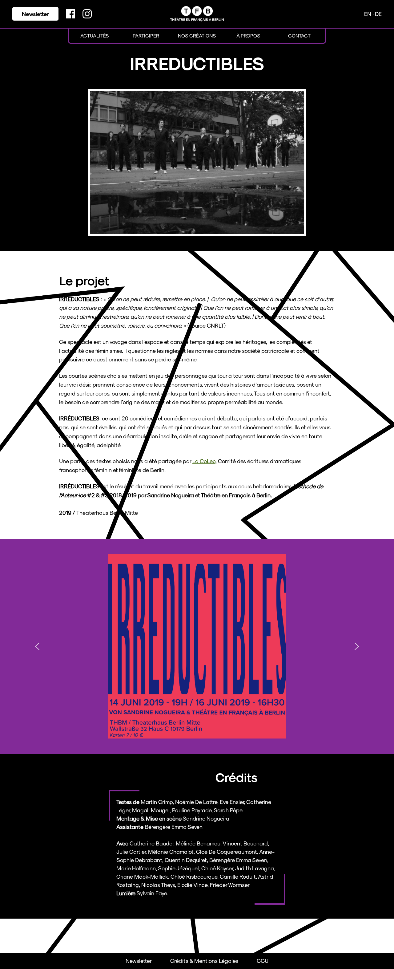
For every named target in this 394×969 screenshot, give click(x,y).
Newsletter (35, 13)
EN (368, 13)
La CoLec (203, 461)
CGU (262, 960)
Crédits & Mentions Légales (204, 960)
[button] (37, 646)
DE (378, 13)
